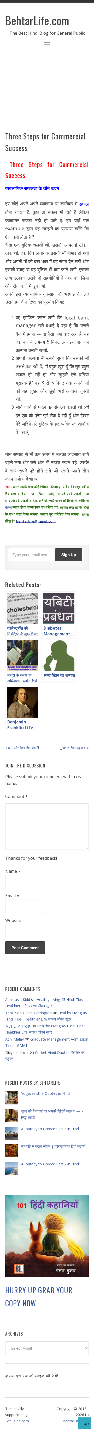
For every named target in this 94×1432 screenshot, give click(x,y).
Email (12, 896)
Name (12, 871)
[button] (47, 45)
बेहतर (8, 508)
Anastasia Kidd (17, 999)
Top (85, 1423)
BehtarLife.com (37, 20)
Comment (16, 797)
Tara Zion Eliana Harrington (28, 1012)
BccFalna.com (17, 1420)
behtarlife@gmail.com (36, 521)
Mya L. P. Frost (18, 1026)
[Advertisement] (47, 92)
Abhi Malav (14, 1039)
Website (13, 920)
